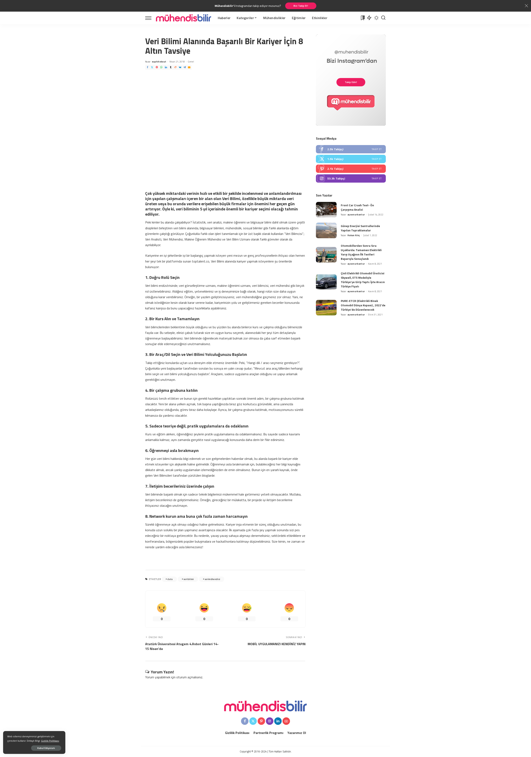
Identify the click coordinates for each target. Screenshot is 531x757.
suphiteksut (159, 61)
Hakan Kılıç (353, 235)
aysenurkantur (356, 214)
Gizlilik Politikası (50, 741)
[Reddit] (175, 67)
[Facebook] (147, 67)
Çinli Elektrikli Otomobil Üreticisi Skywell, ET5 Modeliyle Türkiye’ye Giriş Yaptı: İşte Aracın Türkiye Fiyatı (363, 279)
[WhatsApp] (161, 67)
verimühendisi (212, 579)
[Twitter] (152, 67)
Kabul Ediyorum (46, 748)
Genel (191, 61)
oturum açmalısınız (189, 677)
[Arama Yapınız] (383, 18)
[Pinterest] (157, 67)
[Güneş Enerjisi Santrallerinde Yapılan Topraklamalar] (326, 230)
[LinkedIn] (166, 67)
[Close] (526, 6)
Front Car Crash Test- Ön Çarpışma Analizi (357, 207)
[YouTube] (286, 721)
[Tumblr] (170, 67)
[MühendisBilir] (184, 18)
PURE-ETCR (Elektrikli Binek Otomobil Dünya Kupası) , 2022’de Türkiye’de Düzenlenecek (363, 305)
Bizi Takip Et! (301, 6)
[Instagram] (351, 178)
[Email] (189, 67)
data (170, 579)
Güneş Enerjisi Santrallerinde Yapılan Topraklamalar (360, 228)
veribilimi (189, 579)
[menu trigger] (150, 18)
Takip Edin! (351, 82)
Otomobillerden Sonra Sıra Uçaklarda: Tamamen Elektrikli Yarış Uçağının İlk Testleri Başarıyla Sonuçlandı (361, 252)
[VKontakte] (180, 67)
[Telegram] (184, 67)
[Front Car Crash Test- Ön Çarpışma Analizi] (326, 209)
